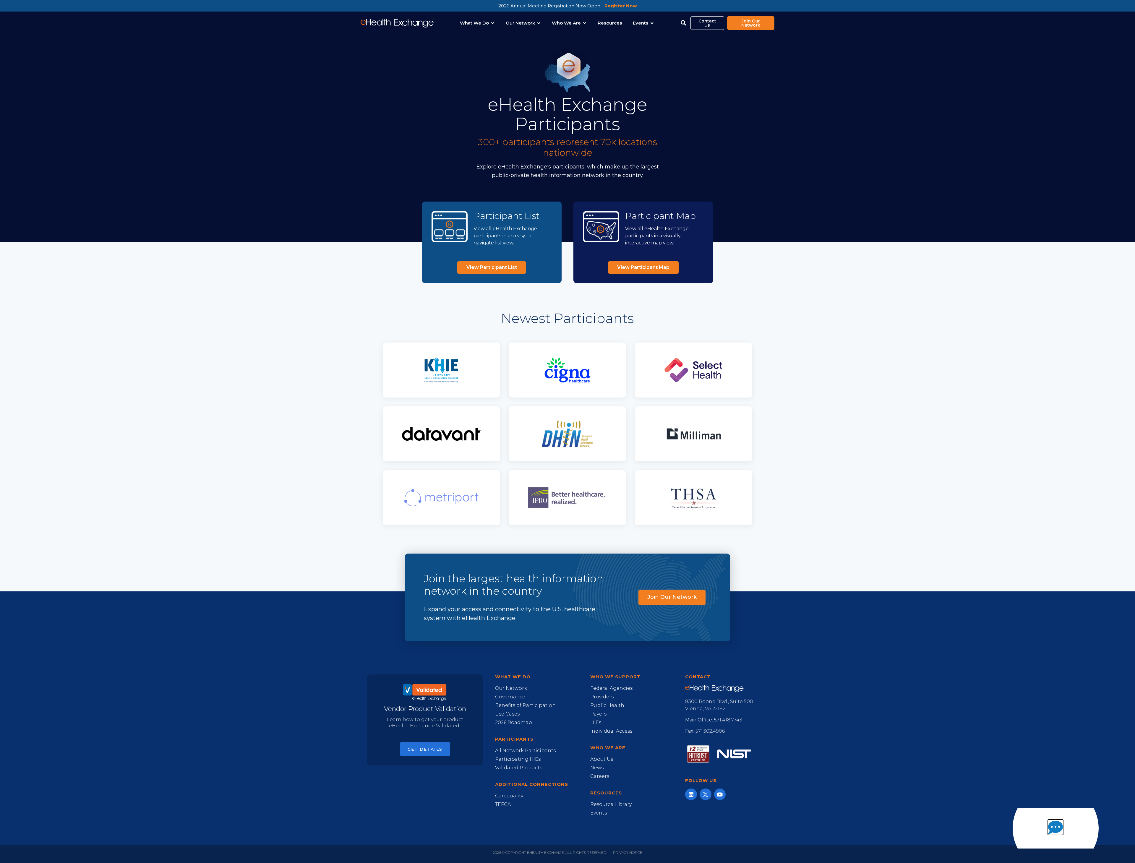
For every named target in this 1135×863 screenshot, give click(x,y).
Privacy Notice (627, 852)
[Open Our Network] (538, 23)
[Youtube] (720, 794)
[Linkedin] (691, 794)
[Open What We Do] (492, 23)
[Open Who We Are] (584, 23)
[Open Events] (652, 23)
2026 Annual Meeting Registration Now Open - (567, 6)
